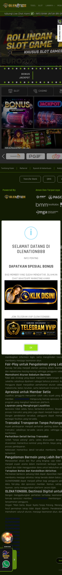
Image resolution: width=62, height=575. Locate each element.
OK (31, 347)
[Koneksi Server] (7, 538)
